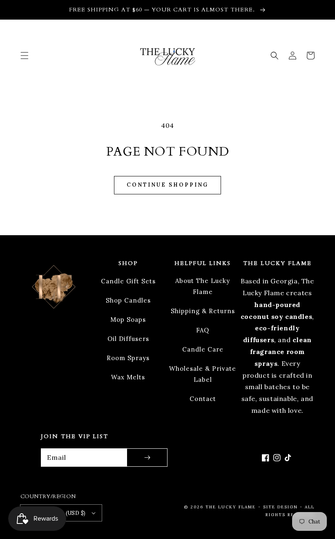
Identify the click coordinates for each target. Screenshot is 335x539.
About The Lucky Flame (202, 286)
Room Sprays (128, 358)
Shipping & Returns (203, 311)
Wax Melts (128, 377)
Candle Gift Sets (128, 281)
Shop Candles (128, 300)
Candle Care (202, 349)
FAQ (202, 330)
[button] (25, 56)
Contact (203, 399)
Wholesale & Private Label (202, 374)
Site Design (280, 507)
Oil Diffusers (128, 339)
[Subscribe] (147, 457)
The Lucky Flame (230, 507)
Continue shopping (167, 184)
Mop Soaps (128, 319)
